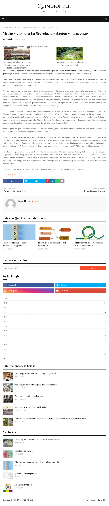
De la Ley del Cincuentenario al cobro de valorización (38, 439)
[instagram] (28, 290)
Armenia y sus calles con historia (29, 396)
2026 (55, 298)
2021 (55, 321)
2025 (55, 303)
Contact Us (102, 500)
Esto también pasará (24, 451)
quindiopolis (8, 39)
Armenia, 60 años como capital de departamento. (36, 384)
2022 (55, 317)
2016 (55, 345)
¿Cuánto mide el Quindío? (26, 473)
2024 (55, 307)
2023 (55, 312)
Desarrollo (12, 27)
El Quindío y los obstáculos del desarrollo (52, 244)
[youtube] (80, 290)
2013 (55, 359)
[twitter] (80, 285)
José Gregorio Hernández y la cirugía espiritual (35, 373)
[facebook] (28, 285)
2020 (55, 326)
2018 (55, 335)
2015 (55, 349)
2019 (55, 331)
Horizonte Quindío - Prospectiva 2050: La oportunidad (88, 244)
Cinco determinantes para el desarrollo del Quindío (15, 244)
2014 (55, 354)
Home (85, 500)
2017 (55, 340)
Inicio (5, 27)
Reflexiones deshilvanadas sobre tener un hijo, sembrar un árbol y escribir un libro (50, 418)
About (93, 500)
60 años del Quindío (23, 485)
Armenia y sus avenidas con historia (30, 407)
